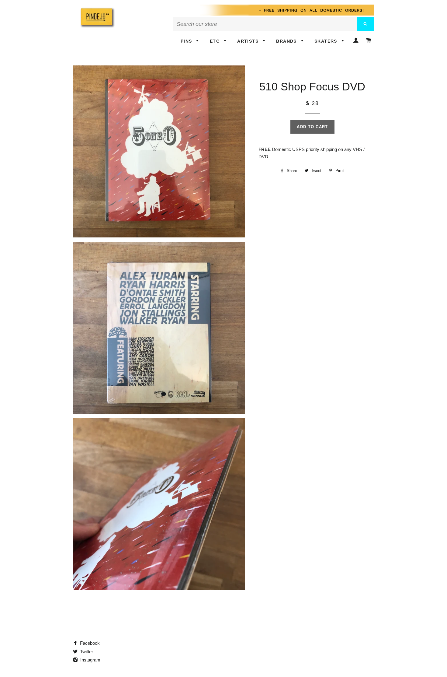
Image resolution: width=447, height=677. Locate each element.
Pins (187, 41)
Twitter (86, 651)
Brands (287, 41)
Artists (248, 41)
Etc (215, 41)
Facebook (89, 643)
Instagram (89, 659)
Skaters (326, 41)
